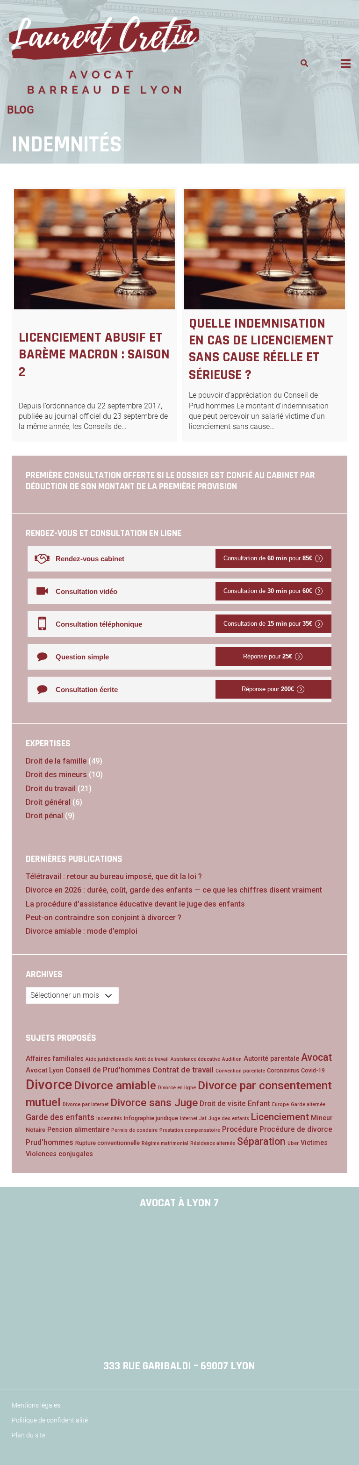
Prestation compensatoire (189, 1130)
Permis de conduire (134, 1130)
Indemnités (109, 1118)
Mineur (322, 1118)
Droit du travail (51, 788)
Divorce (49, 1085)
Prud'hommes (49, 1142)
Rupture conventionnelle (107, 1142)
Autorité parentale (271, 1059)
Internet (188, 1118)
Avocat (316, 1057)
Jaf (203, 1118)
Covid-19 (313, 1070)
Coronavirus (283, 1070)
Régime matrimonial (165, 1143)
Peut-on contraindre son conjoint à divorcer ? (103, 917)
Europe (280, 1104)
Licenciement (280, 1116)
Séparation (261, 1141)
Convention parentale (240, 1071)
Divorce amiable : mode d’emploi (81, 931)
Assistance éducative (195, 1059)
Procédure (240, 1129)
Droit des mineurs (56, 774)
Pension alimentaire (78, 1130)
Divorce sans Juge (154, 1102)
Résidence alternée (212, 1143)
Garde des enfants (60, 1117)
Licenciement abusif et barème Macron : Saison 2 (94, 355)
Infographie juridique (151, 1118)
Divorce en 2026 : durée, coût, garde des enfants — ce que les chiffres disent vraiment (174, 890)
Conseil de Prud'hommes (108, 1069)
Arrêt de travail (152, 1059)
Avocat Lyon (45, 1070)
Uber (293, 1143)
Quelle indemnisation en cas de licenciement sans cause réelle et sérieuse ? (261, 349)
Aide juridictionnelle (109, 1059)
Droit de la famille (56, 761)
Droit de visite (223, 1103)
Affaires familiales (55, 1059)
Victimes (314, 1143)
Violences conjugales (59, 1154)
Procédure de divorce (295, 1129)
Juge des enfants (228, 1118)
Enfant (259, 1103)
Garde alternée (308, 1104)
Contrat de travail (183, 1069)
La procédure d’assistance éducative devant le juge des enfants (135, 904)
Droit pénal (44, 815)
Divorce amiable (115, 1085)
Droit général (48, 802)
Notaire (35, 1129)
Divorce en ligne (177, 1088)
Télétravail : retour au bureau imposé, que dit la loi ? (114, 876)
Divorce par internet (85, 1104)
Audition (232, 1059)
